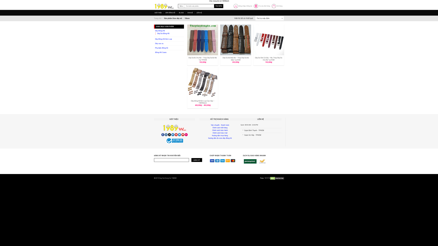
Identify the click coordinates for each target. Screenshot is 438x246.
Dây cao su (159, 43)
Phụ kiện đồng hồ (161, 48)
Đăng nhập (242, 6)
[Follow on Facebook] (162, 134)
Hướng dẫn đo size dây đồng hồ (220, 138)
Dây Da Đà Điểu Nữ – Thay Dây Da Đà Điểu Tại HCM (236, 59)
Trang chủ (157, 18)
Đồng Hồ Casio (161, 52)
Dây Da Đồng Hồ (163, 33)
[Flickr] (186, 134)
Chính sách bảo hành (220, 130)
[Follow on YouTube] (182, 134)
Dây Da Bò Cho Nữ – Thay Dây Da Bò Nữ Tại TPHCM (203, 59)
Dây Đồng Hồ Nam (173, 17)
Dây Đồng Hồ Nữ (173, 21)
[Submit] (218, 6)
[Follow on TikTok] (169, 134)
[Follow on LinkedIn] (179, 134)
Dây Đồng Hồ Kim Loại (175, 26)
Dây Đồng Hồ (170, 13)
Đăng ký (249, 6)
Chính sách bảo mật (220, 133)
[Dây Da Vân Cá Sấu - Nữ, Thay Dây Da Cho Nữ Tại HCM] (268, 40)
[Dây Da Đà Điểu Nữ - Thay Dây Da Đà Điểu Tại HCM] (235, 40)
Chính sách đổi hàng (219, 128)
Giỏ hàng (279, 6)
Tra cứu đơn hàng (264, 6)
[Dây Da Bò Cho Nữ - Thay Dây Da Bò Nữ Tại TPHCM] (202, 40)
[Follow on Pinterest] (176, 134)
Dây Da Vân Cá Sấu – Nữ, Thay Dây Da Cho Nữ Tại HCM (268, 59)
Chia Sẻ (190, 13)
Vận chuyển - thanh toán (220, 125)
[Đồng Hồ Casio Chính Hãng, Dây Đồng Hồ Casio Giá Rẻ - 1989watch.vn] (164, 6)
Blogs (181, 13)
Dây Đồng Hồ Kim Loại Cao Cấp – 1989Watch (202, 102)
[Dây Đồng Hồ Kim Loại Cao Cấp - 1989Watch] (202, 83)
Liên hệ (199, 13)
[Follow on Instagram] (166, 134)
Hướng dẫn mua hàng (220, 135)
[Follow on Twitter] (172, 134)
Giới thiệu (158, 13)
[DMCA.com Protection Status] (277, 178)
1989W (174, 178)
